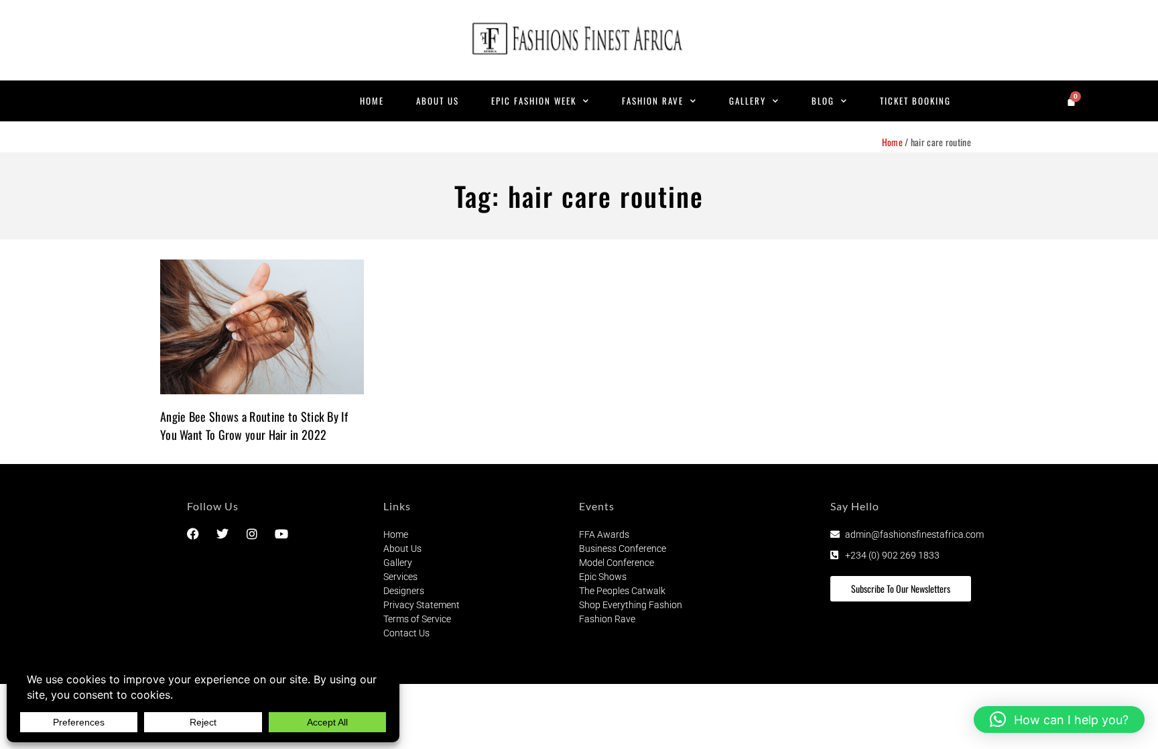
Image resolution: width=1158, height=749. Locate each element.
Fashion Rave (653, 100)
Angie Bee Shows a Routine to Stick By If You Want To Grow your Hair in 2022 (254, 425)
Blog (823, 100)
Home (372, 100)
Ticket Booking (915, 100)
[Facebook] (193, 534)
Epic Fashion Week (533, 100)
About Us (437, 100)
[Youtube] (281, 534)
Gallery (747, 100)
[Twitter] (222, 534)
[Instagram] (252, 534)
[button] (1059, 719)
